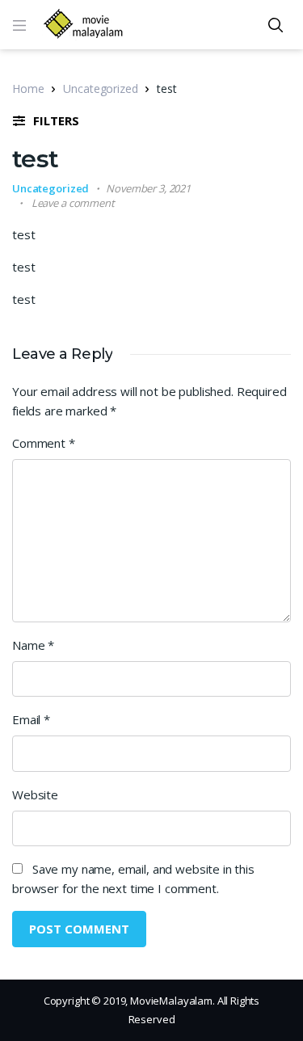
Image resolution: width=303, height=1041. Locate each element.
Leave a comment (73, 203)
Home (28, 88)
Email (31, 719)
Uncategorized (100, 88)
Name (33, 645)
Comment (43, 443)
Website (35, 794)
